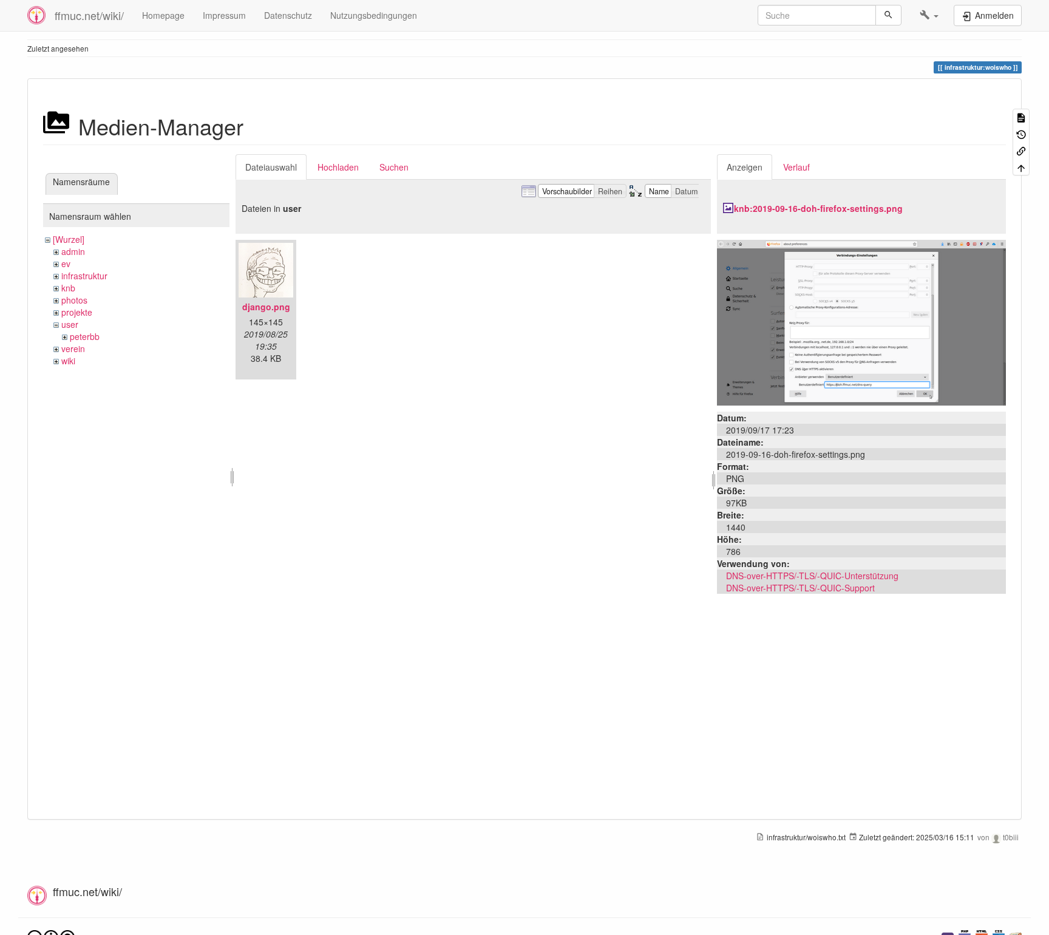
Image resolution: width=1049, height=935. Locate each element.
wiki (68, 361)
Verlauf (796, 167)
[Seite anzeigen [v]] (1021, 116)
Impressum (224, 15)
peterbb (85, 336)
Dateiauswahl (271, 167)
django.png (266, 307)
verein (73, 348)
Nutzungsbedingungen (373, 15)
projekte (76, 312)
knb (68, 288)
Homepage (163, 15)
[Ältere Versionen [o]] (1021, 133)
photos (74, 300)
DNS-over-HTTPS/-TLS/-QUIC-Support (800, 588)
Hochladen (338, 167)
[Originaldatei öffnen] (861, 321)
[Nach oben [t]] (1021, 166)
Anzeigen (744, 167)
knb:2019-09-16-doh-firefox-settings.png (818, 208)
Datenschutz (288, 15)
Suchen (394, 167)
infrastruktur (84, 276)
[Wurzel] (68, 239)
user (69, 324)
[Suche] (888, 15)
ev (65, 263)
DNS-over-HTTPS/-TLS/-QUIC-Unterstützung (812, 576)
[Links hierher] (1021, 150)
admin (73, 251)
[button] (929, 15)
